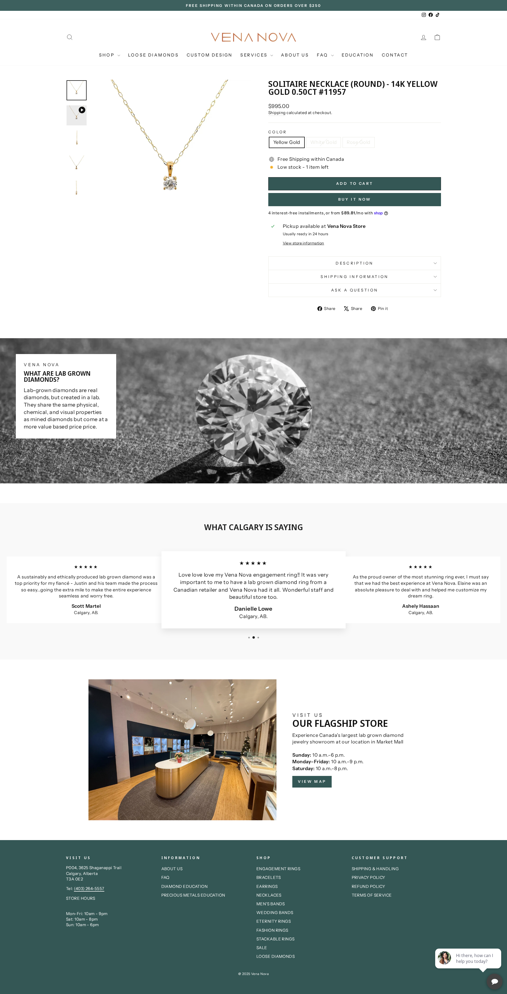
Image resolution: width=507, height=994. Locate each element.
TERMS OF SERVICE (372, 895)
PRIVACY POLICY (368, 877)
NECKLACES (268, 895)
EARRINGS (267, 886)
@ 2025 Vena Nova (253, 974)
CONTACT (395, 55)
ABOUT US (295, 55)
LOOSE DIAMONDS (153, 55)
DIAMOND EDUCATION (184, 886)
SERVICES (254, 55)
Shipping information (354, 276)
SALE (261, 947)
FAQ (323, 55)
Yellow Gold (286, 142)
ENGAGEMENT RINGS (278, 868)
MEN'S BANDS (270, 903)
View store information (303, 243)
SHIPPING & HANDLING (375, 868)
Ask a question (354, 290)
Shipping (277, 112)
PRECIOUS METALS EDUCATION (193, 895)
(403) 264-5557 (89, 888)
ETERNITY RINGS (273, 921)
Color (277, 132)
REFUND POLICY (368, 886)
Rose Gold (358, 142)
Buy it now (354, 199)
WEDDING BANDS (274, 912)
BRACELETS (268, 877)
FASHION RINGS (272, 930)
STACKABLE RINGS (275, 938)
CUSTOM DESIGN (210, 55)
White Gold (323, 142)
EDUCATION (358, 55)
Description (355, 263)
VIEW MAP (312, 781)
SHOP (107, 55)
